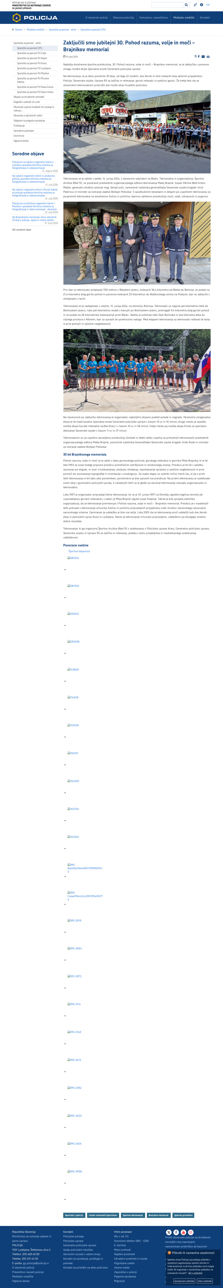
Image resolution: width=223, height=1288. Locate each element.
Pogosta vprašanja (125, 1276)
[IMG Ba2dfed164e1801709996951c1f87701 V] (85, 876)
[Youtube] (183, 1232)
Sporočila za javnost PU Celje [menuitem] (31, 53)
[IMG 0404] (85, 1155)
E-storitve (120, 1245)
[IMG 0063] (85, 960)
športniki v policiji (74, 1215)
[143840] (85, 681)
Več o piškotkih (195, 1273)
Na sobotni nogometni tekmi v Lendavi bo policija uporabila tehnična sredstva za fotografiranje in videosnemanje (33, 178)
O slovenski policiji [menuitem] (97, 17)
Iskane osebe (122, 1267)
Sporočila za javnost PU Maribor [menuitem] (33, 73)
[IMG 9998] (85, 1183)
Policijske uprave (73, 1241)
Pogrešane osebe (124, 1263)
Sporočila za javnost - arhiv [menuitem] (27, 43)
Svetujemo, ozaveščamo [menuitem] (153, 17)
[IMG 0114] (85, 1016)
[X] (169, 1232)
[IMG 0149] (85, 1043)
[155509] (85, 737)
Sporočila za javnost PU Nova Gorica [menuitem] (35, 87)
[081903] (85, 597)
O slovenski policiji (23, 1267)
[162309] (85, 792)
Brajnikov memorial (159, 1215)
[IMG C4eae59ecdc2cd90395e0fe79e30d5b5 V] (85, 904)
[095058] (85, 653)
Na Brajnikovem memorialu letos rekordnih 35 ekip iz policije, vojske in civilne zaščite (34, 219)
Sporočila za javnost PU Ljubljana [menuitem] (34, 68)
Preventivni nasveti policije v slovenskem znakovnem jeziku (196, 4)
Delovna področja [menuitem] (123, 17)
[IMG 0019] (85, 932)
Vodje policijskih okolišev (78, 1249)
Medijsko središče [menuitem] (183, 17)
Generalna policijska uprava (79, 1245)
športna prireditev (183, 1215)
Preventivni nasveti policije (28, 1272)
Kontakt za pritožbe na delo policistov (85, 1267)
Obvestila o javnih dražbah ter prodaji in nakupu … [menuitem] (34, 109)
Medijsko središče (22, 1276)
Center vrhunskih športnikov (103, 1215)
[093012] (85, 625)
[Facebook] (176, 1232)
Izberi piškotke (205, 1281)
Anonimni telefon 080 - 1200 (131, 1241)
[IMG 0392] (85, 1099)
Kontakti (205, 17)
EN (208, 4)
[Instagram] (191, 1232)
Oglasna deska (21, 140)
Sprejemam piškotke (184, 1281)
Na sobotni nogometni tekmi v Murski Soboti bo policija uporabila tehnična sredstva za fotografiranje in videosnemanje (34, 192)
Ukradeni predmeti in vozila (130, 1258)
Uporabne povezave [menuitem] (24, 130)
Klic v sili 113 (121, 1236)
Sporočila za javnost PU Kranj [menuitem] (32, 63)
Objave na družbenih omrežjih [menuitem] (29, 97)
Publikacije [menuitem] (19, 125)
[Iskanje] (186, 5)
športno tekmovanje (133, 1215)
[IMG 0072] (85, 988)
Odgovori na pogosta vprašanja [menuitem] (29, 120)
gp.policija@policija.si (36, 1263)
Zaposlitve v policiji (125, 1272)
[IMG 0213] (85, 1071)
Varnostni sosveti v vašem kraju (82, 1254)
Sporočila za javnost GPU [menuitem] (29, 48)
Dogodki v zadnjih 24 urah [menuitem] (27, 102)
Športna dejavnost (79, 551)
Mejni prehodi (122, 1249)
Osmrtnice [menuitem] (19, 135)
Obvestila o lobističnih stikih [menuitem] (28, 115)
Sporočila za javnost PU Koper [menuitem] (32, 58)
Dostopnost (202, 4)
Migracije (119, 1281)
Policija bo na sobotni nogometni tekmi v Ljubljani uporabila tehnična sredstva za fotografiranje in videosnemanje (32, 165)
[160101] (85, 765)
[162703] (85, 820)
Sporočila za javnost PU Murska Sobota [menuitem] (33, 80)
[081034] (85, 569)
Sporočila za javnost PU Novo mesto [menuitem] (35, 92)
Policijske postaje (73, 1236)
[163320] (85, 848)
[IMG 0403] (85, 1127)
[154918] (85, 709)
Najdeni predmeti (124, 1254)
